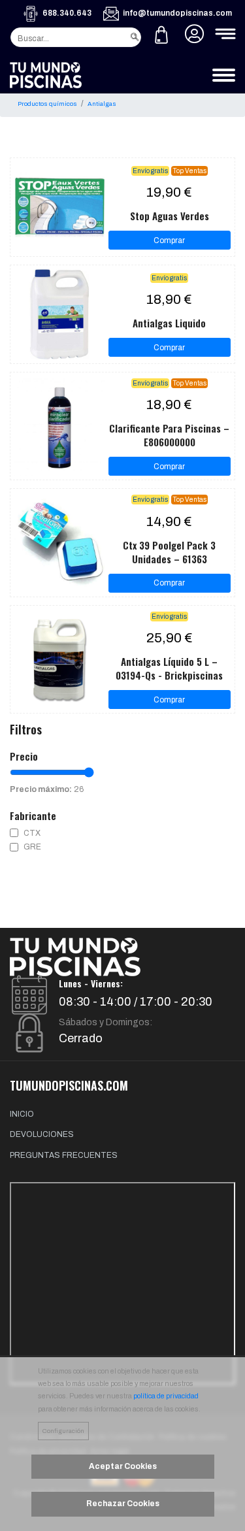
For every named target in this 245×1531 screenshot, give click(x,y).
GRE (32, 846)
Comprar (169, 240)
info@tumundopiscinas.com (177, 13)
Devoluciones (42, 1134)
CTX (32, 833)
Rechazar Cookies (122, 1503)
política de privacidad (166, 1396)
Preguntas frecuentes (64, 1155)
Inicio (22, 1114)
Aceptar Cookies (123, 1466)
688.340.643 (66, 13)
